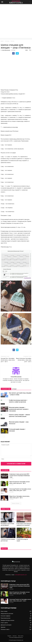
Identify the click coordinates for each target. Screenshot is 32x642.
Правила (9, 635)
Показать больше (15, 503)
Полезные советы (5, 629)
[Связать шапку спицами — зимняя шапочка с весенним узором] (4, 416)
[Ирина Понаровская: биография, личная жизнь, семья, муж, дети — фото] (4, 483)
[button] (30, 2)
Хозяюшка (7, 41)
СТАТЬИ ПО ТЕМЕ (6, 389)
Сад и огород (19, 537)
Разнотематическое (5, 618)
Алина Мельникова (6, 50)
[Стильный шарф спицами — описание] (4, 431)
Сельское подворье (5, 615)
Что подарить (3, 537)
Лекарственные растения (7, 613)
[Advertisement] (16, 21)
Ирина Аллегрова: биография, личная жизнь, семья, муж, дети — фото (23, 360)
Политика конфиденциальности (16, 637)
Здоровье (3, 627)
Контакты (15, 635)
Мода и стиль (3, 521)
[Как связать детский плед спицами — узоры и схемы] (4, 394)
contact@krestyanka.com (21, 574)
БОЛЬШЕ (14, 389)
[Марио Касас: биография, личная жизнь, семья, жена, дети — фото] (4, 498)
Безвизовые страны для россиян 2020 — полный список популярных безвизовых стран (19, 476)
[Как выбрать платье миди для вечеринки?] (8, 517)
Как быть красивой (20, 521)
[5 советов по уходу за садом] (24, 533)
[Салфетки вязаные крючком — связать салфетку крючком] (4, 402)
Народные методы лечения (7, 620)
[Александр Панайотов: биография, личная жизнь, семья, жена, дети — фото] (4, 490)
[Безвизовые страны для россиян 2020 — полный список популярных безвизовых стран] (4, 476)
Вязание (12, 41)
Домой (2, 41)
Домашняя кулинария (6, 624)
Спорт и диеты (4, 622)
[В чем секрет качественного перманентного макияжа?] (24, 517)
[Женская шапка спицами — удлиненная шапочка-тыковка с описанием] (4, 409)
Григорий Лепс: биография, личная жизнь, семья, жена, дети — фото (8, 360)
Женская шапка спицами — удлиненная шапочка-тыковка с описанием (19, 409)
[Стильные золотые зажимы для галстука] (8, 533)
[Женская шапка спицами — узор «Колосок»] (4, 423)
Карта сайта (20, 635)
